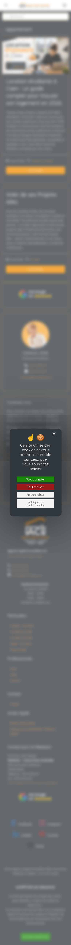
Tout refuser (35, 487)
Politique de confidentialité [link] (35, 503)
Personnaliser (35, 494)
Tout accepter (35, 479)
